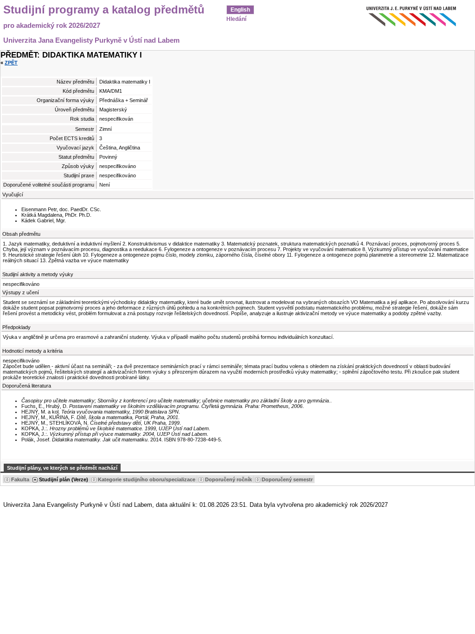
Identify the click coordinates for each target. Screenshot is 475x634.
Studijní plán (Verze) (63, 479)
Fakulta (20, 479)
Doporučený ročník (228, 479)
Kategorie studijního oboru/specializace (146, 479)
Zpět (11, 62)
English (240, 9)
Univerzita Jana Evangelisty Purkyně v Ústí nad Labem (91, 40)
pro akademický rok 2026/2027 (51, 25)
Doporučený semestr (287, 479)
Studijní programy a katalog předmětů (104, 9)
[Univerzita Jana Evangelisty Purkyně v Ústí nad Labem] (401, 13)
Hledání (236, 19)
